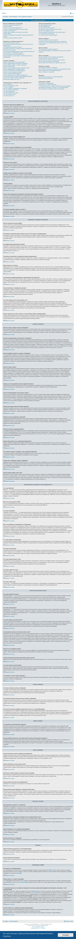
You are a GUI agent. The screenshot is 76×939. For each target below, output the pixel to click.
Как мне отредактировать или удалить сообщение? (15, 63)
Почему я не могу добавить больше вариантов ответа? (16, 67)
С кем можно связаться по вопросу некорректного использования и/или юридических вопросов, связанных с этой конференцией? (55, 86)
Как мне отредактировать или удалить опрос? (14, 69)
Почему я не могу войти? (9, 30)
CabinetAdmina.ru (44, 925)
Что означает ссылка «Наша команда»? (48, 35)
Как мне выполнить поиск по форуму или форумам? (51, 57)
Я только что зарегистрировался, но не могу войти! (15, 29)
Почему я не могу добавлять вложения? (12, 72)
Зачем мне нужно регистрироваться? (12, 25)
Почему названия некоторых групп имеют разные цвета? (52, 32)
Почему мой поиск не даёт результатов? (48, 58)
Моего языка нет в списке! (9, 50)
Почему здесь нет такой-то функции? (47, 84)
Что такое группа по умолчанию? (46, 33)
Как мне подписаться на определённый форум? (50, 70)
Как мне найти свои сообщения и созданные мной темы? (52, 62)
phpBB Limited (52, 870)
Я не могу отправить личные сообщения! (48, 39)
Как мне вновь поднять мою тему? (11, 79)
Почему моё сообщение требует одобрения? (14, 77)
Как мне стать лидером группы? (46, 30)
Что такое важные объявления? (10, 89)
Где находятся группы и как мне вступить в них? (50, 29)
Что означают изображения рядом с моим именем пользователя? (18, 51)
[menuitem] (4, 13)
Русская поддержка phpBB (38, 926)
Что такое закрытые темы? (9, 94)
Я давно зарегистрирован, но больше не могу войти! (15, 32)
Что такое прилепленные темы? (10, 92)
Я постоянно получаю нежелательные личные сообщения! (52, 41)
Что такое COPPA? (7, 26)
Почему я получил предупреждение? (12, 73)
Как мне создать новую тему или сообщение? (14, 62)
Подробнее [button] (7, 936)
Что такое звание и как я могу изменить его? (13, 54)
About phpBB (18, 873)
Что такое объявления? (8, 91)
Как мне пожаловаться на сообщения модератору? (15, 75)
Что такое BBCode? (7, 84)
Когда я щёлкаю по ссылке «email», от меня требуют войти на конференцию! (17, 56)
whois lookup (34, 892)
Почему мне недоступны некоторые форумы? (14, 70)
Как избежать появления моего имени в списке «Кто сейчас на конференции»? (18, 45)
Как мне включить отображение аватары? (13, 52)
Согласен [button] (66, 935)
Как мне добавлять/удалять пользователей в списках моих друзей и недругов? (55, 51)
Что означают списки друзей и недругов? (48, 49)
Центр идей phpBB (23, 882)
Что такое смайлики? (8, 87)
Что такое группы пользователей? (47, 27)
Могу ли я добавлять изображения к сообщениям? (15, 88)
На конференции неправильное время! (12, 47)
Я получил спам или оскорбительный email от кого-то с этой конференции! (53, 43)
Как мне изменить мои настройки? (11, 42)
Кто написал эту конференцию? (46, 83)
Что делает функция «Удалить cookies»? (12, 37)
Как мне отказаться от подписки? (46, 71)
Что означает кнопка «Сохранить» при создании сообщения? (17, 76)
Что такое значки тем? (8, 95)
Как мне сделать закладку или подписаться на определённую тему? (55, 69)
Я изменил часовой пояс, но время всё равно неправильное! (17, 48)
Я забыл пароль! (7, 33)
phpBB (8, 271)
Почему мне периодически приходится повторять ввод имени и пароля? (18, 35)
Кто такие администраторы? (45, 25)
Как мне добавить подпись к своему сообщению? (15, 65)
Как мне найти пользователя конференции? (49, 61)
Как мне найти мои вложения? (46, 78)
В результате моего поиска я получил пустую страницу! (52, 59)
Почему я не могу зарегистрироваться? (12, 27)
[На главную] (20, 4)
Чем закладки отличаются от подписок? (48, 67)
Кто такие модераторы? (44, 26)
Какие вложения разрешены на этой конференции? (51, 76)
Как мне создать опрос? (9, 66)
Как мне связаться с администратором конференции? (51, 88)
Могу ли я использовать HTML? (10, 85)
